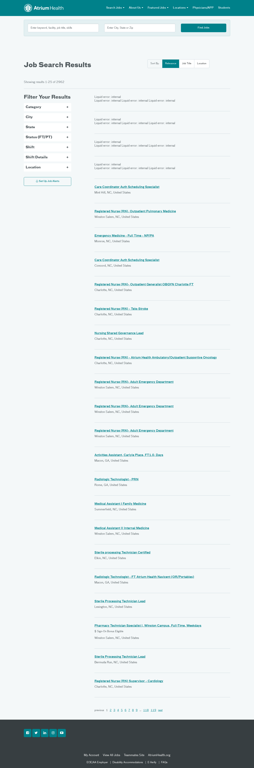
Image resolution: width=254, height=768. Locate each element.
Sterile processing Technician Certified (122, 552)
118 (146, 710)
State (30, 127)
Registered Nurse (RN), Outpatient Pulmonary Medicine (135, 211)
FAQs (164, 762)
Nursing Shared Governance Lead (119, 333)
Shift (30, 147)
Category (33, 107)
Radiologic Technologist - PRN (116, 479)
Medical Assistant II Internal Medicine (121, 528)
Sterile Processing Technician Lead (119, 601)
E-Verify (152, 762)
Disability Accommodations (127, 762)
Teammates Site (134, 755)
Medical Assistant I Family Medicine (120, 504)
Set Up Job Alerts (48, 181)
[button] (27, 733)
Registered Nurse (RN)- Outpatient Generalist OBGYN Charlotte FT (144, 284)
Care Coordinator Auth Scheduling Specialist (126, 187)
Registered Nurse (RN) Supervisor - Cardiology (128, 681)
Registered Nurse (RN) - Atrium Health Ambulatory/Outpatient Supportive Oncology (155, 357)
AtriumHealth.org (159, 755)
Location (201, 63)
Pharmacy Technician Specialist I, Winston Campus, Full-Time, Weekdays (147, 625)
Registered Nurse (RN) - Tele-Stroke (121, 309)
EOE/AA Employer (97, 762)
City (29, 117)
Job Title (186, 63)
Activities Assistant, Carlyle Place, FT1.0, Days (128, 455)
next (160, 710)
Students (224, 8)
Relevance (170, 63)
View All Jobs (111, 755)
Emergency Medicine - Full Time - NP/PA (124, 235)
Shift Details (37, 157)
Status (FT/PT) (39, 137)
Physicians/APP (203, 8)
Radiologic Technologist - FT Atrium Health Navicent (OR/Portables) (144, 577)
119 (153, 710)
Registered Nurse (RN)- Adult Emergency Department (133, 382)
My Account (91, 755)
